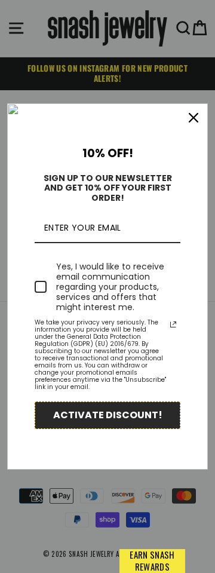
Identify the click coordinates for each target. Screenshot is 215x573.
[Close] (193, 117)
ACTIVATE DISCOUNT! (107, 415)
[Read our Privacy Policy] (173, 324)
